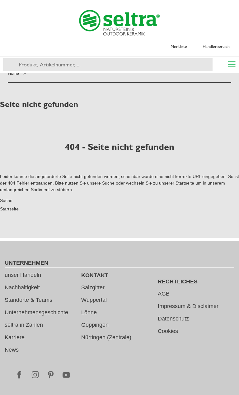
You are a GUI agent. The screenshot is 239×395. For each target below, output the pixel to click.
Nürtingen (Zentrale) (106, 337)
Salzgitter (93, 287)
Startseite (185, 183)
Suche (108, 183)
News (12, 350)
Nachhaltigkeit (22, 287)
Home (13, 73)
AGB (164, 294)
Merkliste (179, 46)
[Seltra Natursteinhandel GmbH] (119, 22)
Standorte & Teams (28, 300)
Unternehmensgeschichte (36, 312)
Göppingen (95, 325)
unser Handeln (23, 275)
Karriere (15, 337)
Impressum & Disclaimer (188, 306)
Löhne (89, 312)
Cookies (168, 331)
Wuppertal (94, 300)
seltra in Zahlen (24, 325)
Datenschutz (173, 319)
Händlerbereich (216, 46)
